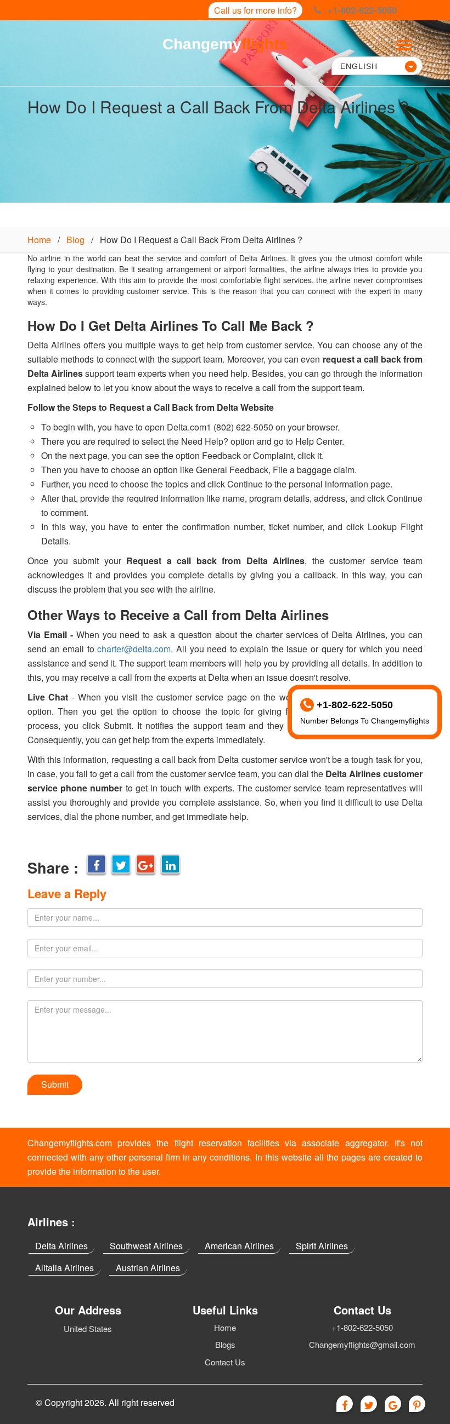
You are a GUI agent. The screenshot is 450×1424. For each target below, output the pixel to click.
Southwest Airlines (146, 1245)
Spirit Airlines (322, 1245)
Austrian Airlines (148, 1267)
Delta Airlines (61, 1245)
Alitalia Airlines (64, 1267)
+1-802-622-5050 (362, 1327)
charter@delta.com (134, 648)
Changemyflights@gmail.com (362, 1344)
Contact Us (225, 1362)
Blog (75, 239)
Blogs (225, 1344)
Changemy (225, 44)
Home (39, 239)
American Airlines (239, 1245)
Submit (55, 1084)
